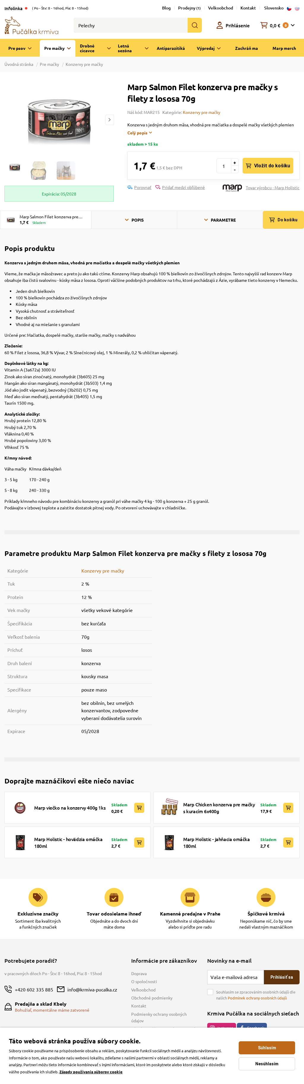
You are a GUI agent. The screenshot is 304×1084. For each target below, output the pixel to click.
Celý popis (137, 132)
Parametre (223, 219)
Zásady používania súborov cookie (91, 1071)
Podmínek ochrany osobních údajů (257, 997)
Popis (138, 219)
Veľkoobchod (143, 989)
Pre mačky (49, 64)
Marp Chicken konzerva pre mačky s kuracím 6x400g (219, 807)
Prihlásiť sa (281, 977)
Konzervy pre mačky (84, 64)
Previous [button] (8, 120)
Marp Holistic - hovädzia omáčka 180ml (68, 842)
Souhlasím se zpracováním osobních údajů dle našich (255, 994)
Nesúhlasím (266, 1063)
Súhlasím (267, 1047)
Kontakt (248, 8)
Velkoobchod (220, 8)
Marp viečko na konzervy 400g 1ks (69, 807)
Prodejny (189, 8)
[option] (59, 119)
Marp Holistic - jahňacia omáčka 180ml (216, 842)
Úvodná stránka (19, 64)
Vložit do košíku (272, 166)
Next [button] (109, 120)
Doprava (139, 973)
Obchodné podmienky (151, 997)
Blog (166, 8)
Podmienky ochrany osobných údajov (159, 1017)
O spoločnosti (144, 981)
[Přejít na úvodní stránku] (31, 24)
